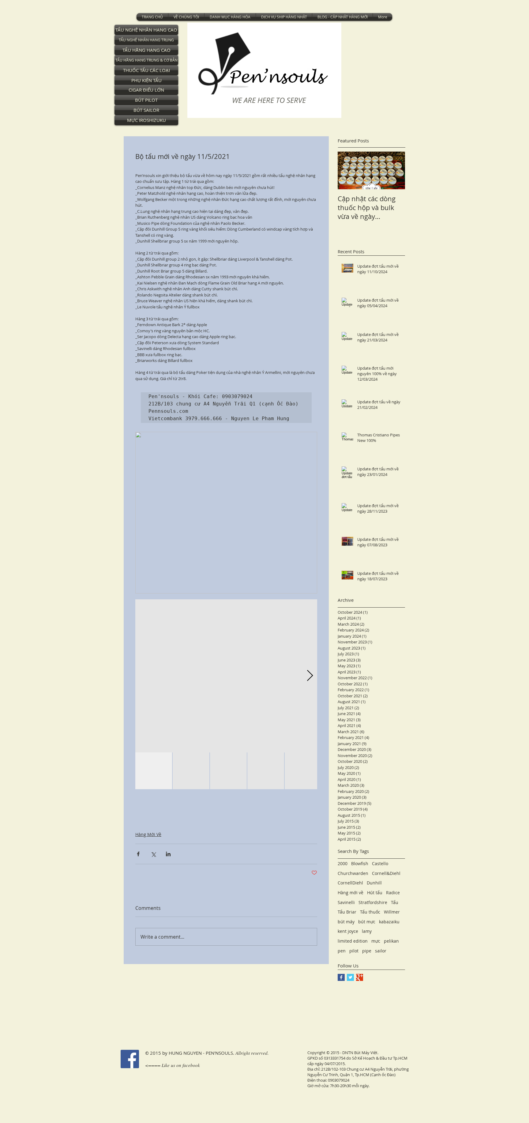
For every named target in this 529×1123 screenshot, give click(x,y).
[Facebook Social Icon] (130, 1059)
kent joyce (348, 931)
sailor (380, 951)
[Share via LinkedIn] (168, 854)
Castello (380, 863)
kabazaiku (389, 922)
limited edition (353, 941)
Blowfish (359, 863)
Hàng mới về (350, 892)
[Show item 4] (265, 770)
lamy (367, 931)
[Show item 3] (228, 770)
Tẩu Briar (347, 912)
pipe (366, 951)
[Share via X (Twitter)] (153, 854)
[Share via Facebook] (138, 854)
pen (342, 951)
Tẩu (394, 902)
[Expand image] (226, 675)
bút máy (346, 922)
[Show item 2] (191, 770)
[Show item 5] (303, 770)
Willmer (392, 912)
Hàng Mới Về (148, 834)
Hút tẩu (374, 892)
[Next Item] (395, 170)
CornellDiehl (350, 883)
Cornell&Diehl (386, 873)
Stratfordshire (372, 902)
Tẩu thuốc (370, 912)
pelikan (391, 941)
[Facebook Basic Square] (341, 977)
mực (375, 941)
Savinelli (346, 902)
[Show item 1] (153, 770)
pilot (353, 951)
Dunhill (374, 883)
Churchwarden (353, 873)
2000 (342, 863)
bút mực (366, 922)
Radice (393, 892)
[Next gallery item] (309, 676)
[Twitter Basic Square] (350, 977)
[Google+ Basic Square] (359, 977)
